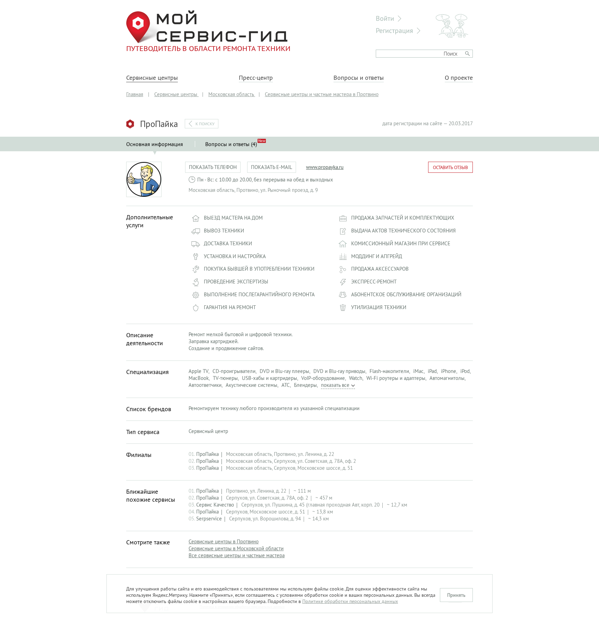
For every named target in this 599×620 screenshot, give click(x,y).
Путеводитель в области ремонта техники (208, 48)
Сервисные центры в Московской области (236, 548)
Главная (134, 94)
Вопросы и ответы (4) (231, 144)
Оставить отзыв (450, 167)
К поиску (205, 123)
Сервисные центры (152, 78)
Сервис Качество (215, 504)
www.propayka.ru (325, 167)
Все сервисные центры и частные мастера (237, 555)
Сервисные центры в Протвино (224, 541)
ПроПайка (207, 454)
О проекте (459, 78)
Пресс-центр (256, 78)
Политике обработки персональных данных (350, 601)
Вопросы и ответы (358, 78)
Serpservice (209, 518)
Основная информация (154, 144)
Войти (385, 18)
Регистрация (394, 30)
